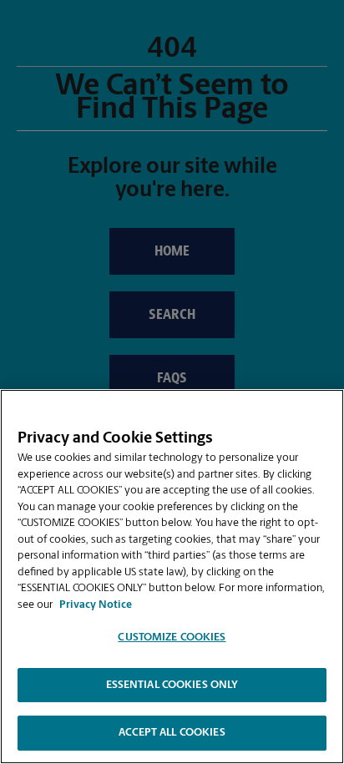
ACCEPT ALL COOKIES (172, 732)
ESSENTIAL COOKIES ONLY (172, 685)
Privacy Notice (95, 605)
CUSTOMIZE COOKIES (171, 637)
